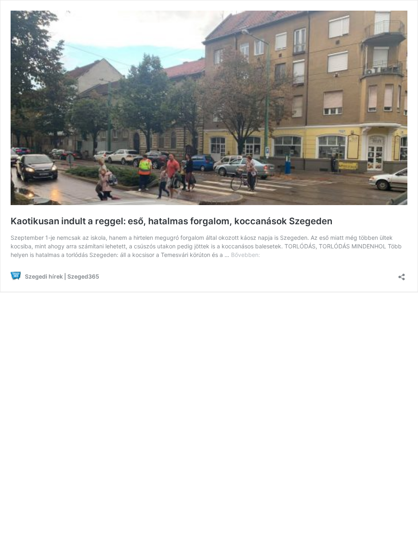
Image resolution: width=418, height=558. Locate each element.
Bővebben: (245, 254)
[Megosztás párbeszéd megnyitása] (401, 274)
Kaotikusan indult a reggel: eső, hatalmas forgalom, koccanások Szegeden (171, 221)
